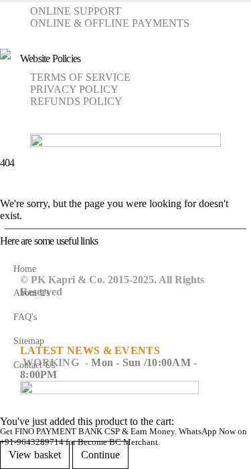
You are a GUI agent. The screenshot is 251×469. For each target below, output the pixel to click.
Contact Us (34, 364)
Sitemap (28, 340)
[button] (12, 32)
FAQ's (25, 316)
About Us (31, 292)
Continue (100, 454)
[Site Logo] (125, 86)
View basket (35, 454)
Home (24, 268)
